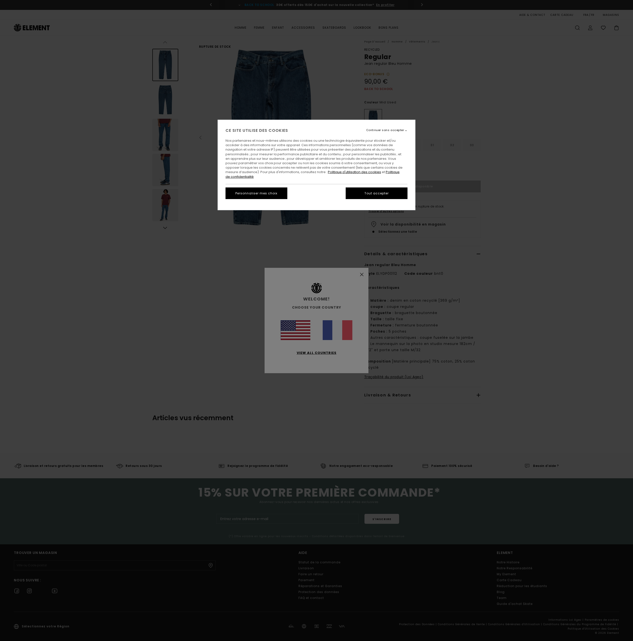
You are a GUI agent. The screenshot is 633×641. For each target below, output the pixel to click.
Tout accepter (376, 193)
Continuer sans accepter (385, 130)
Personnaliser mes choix (256, 193)
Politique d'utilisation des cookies (354, 172)
